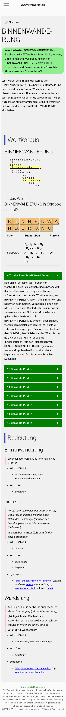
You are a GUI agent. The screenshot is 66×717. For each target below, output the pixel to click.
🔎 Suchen (12, 22)
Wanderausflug (42, 668)
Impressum (39, 687)
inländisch (35, 580)
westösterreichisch (25, 588)
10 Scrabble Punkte (19, 423)
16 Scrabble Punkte (19, 369)
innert (50, 588)
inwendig (47, 580)
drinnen (25, 580)
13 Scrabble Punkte (19, 396)
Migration (40, 672)
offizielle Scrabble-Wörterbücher (28, 275)
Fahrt (17, 668)
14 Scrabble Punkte (19, 387)
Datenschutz (27, 687)
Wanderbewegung (24, 672)
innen (18, 580)
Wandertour (27, 668)
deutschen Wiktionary (49, 690)
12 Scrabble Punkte (19, 405)
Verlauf (29, 584)
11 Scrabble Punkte (19, 414)
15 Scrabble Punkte (19, 378)
